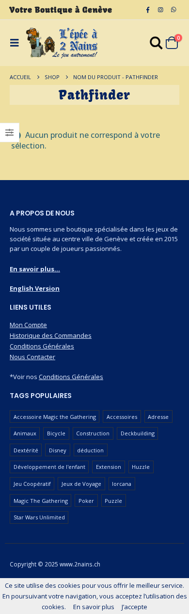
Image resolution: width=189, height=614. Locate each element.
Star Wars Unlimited (39, 517)
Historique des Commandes (51, 335)
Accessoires (122, 416)
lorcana (121, 483)
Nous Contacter (32, 356)
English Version (35, 288)
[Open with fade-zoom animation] (156, 45)
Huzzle (141, 466)
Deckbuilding (138, 433)
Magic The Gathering (41, 500)
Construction (93, 433)
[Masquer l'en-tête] (62, 43)
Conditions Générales (42, 346)
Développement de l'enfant (49, 466)
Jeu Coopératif (32, 483)
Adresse (158, 416)
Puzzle (113, 500)
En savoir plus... (35, 269)
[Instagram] (160, 10)
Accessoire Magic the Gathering (55, 416)
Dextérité (26, 450)
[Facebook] (148, 10)
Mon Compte (28, 324)
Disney (57, 450)
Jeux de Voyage (81, 483)
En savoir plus (93, 606)
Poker (86, 500)
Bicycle (56, 433)
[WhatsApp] (173, 10)
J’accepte (134, 606)
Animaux (25, 433)
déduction (90, 450)
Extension (108, 466)
